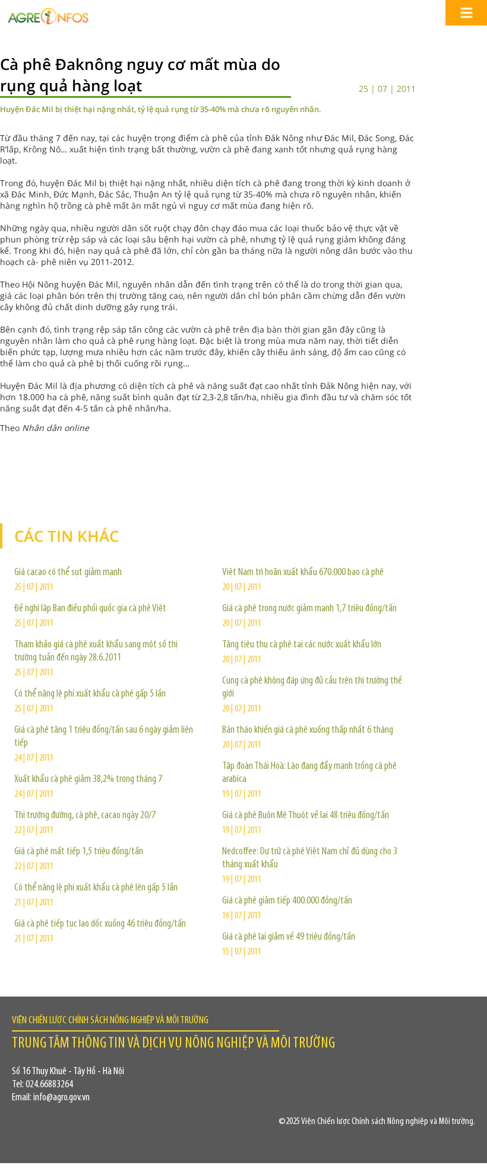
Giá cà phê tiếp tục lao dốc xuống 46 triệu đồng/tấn (100, 924)
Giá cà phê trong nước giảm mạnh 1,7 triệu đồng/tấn (309, 609)
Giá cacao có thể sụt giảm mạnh (68, 572)
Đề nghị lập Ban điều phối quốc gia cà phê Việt (90, 609)
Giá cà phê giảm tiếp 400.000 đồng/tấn (287, 901)
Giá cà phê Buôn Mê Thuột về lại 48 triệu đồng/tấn (305, 815)
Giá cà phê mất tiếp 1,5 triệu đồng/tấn (78, 852)
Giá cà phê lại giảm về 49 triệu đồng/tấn (288, 937)
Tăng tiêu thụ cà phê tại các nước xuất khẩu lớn (301, 645)
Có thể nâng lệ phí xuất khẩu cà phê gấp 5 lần (90, 694)
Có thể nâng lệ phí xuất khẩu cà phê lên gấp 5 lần (96, 888)
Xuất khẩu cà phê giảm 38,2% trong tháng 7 (88, 779)
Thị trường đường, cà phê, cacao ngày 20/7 (85, 815)
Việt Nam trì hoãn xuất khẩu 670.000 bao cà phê (303, 572)
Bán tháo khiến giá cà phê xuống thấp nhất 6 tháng (307, 730)
